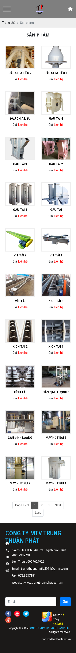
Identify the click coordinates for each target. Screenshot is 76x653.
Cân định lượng (20, 437)
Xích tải (20, 392)
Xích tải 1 (56, 346)
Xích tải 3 (56, 301)
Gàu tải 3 (20, 164)
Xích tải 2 (20, 346)
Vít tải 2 (20, 255)
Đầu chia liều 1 (56, 73)
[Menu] (7, 9)
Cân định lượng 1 (56, 392)
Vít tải (20, 301)
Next (58, 505)
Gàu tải (56, 209)
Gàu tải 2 (56, 164)
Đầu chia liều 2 (20, 73)
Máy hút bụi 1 (56, 483)
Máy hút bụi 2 (20, 483)
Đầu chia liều (20, 118)
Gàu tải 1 (20, 209)
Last (38, 512)
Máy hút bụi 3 (56, 437)
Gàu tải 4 (56, 118)
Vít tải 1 (56, 255)
